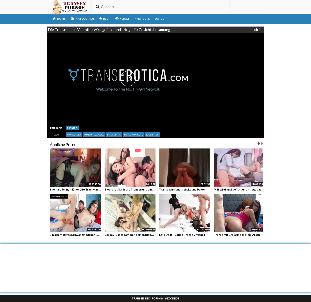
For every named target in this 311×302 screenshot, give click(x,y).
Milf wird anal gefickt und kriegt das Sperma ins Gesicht (250, 189)
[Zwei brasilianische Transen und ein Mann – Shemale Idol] (130, 167)
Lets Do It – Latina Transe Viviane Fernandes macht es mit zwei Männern (207, 234)
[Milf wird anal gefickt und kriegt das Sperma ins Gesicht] (239, 167)
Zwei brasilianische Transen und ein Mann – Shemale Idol (142, 189)
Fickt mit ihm (114, 134)
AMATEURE (142, 18)
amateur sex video (94, 134)
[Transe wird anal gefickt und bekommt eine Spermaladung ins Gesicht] (184, 167)
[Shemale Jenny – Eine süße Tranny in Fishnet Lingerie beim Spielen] (75, 167)
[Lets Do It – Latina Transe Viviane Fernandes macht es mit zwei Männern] (184, 213)
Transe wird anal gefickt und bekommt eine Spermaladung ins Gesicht (205, 189)
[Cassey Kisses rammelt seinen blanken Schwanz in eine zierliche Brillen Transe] (130, 213)
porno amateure (133, 134)
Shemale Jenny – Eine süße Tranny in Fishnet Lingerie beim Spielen (93, 189)
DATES (159, 18)
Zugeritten (152, 134)
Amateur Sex (74, 134)
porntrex (72, 127)
